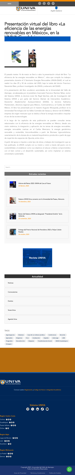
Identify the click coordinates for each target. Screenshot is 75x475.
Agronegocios (10, 335)
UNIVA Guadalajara (62, 341)
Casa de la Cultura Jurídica (36, 335)
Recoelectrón (20, 341)
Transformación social (45, 341)
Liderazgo (55, 338)
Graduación (36, 338)
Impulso (46, 338)
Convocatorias (12, 292)
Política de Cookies (55, 473)
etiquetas (19, 338)
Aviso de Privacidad (20, 473)
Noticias (10, 283)
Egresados (9, 338)
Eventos (10, 301)
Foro (27, 338)
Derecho (62, 335)
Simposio (31, 341)
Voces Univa (12, 310)
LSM (63, 338)
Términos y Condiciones (37, 473)
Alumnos (21, 335)
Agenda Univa (12, 319)
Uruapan (9, 344)
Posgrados (9, 341)
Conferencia (52, 335)
